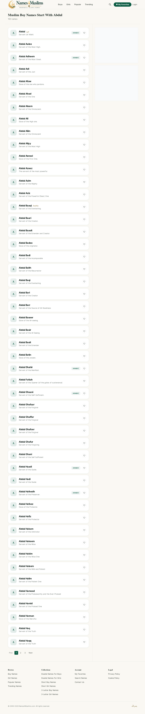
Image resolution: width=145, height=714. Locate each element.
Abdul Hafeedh (27, 491)
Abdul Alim (24, 131)
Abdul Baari (25, 218)
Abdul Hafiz (25, 516)
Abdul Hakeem (27, 541)
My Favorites (80, 674)
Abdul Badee (25, 242)
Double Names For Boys (51, 674)
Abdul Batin (25, 354)
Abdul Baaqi (25, 205)
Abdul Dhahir (26, 367)
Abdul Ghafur (26, 441)
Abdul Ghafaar (27, 404)
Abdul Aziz (24, 193)
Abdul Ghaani (26, 392)
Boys (60, 4)
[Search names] (110, 4)
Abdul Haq (24, 628)
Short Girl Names (48, 686)
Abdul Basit (25, 342)
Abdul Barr (24, 305)
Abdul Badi (24, 255)
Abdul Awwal (26, 155)
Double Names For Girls (51, 678)
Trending (89, 4)
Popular (77, 4)
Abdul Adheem (27, 56)
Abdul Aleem (25, 106)
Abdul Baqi (24, 280)
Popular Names (14, 682)
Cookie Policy (113, 678)
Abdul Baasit (25, 230)
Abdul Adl (24, 68)
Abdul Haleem (26, 566)
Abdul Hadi (24, 479)
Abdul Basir (25, 329)
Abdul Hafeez (26, 504)
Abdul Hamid (25, 603)
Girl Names (12, 678)
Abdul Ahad (25, 93)
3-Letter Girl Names (49, 694)
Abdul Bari (24, 292)
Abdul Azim (25, 180)
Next (30, 653)
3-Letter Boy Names (49, 690)
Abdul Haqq (25, 640)
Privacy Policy (114, 674)
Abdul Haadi (25, 466)
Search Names (81, 678)
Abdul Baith (25, 267)
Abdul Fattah (26, 379)
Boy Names (12, 674)
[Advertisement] (116, 45)
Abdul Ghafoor (27, 429)
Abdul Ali (23, 118)
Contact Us (79, 682)
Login (135, 4)
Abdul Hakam (26, 528)
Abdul (22, 31)
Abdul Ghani (25, 454)
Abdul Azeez (25, 168)
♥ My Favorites (122, 4)
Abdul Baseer (26, 317)
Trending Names (15, 686)
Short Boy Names (48, 682)
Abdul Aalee (25, 44)
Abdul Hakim (25, 553)
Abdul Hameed (27, 591)
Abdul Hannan (26, 615)
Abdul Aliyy (25, 143)
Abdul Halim (25, 578)
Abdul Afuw (25, 81)
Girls (68, 4)
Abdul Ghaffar (26, 416)
